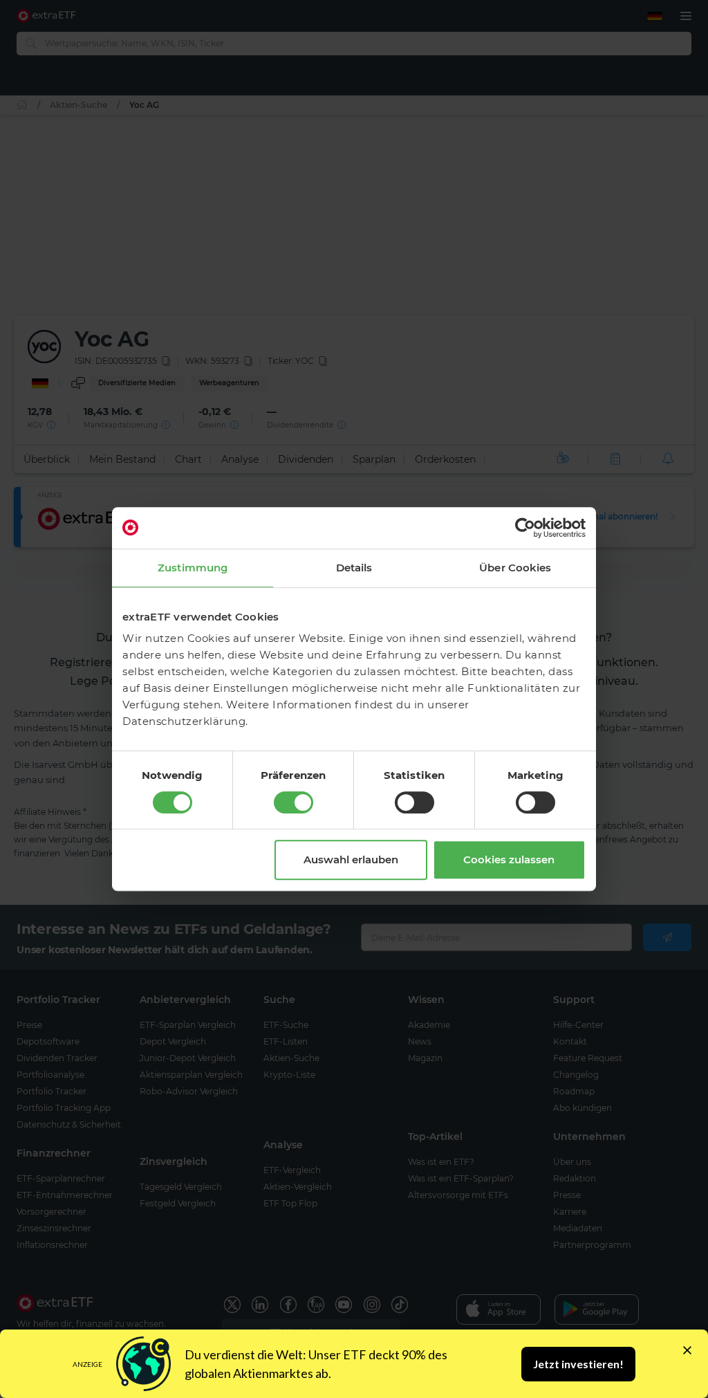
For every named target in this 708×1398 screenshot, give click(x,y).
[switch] (293, 802)
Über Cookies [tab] (515, 567)
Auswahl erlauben (351, 859)
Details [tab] (354, 567)
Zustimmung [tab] (192, 567)
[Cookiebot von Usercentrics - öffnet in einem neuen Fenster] (525, 527)
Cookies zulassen (509, 859)
